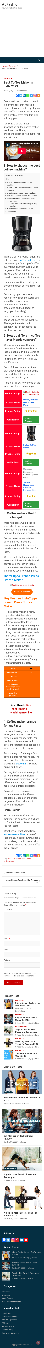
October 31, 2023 (21, 1023)
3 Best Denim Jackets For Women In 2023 (27, 1004)
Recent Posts (11, 1247)
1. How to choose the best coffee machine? (19, 183)
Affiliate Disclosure (9, 1316)
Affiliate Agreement (9, 1320)
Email (6, 949)
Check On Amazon (22, 592)
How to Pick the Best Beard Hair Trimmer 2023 (21, 881)
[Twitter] (20, 95)
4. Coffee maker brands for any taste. (21, 209)
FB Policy (5, 1323)
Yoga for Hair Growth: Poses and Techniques (26, 1030)
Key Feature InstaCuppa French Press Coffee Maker (21, 200)
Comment (8, 909)
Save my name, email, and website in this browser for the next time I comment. (20, 974)
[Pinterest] (17, 1240)
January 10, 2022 (10, 91)
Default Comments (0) (11, 898)
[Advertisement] (22, 34)
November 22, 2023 (22, 1008)
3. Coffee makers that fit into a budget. (21, 193)
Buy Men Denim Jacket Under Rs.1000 (26, 1018)
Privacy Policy (7, 1330)
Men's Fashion (21, 1027)
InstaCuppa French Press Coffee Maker (22, 196)
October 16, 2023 (21, 1035)
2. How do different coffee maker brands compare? (22, 189)
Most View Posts (13, 1066)
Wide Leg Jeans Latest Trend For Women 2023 (26, 1042)
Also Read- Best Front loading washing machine (23, 205)
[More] (38, 95)
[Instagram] (35, 95)
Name (7, 939)
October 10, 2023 (21, 1059)
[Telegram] (31, 95)
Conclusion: (11, 211)
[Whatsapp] (27, 95)
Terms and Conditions (11, 1333)
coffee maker (9, 861)
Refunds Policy (8, 1326)
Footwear (19, 1000)
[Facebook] (17, 95)
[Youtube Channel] (26, 1240)
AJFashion (11, 4)
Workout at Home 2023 (15, 873)
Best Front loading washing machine (21, 709)
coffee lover (13, 859)
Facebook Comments (28, 898)
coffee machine (24, 859)
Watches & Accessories (11, 1301)
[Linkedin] (24, 95)
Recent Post (12, 995)
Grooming (8, 78)
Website (7, 960)
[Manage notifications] (38, 1343)
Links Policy (6, 1313)
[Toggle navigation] (5, 60)
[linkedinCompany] (22, 1240)
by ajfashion (22, 91)
